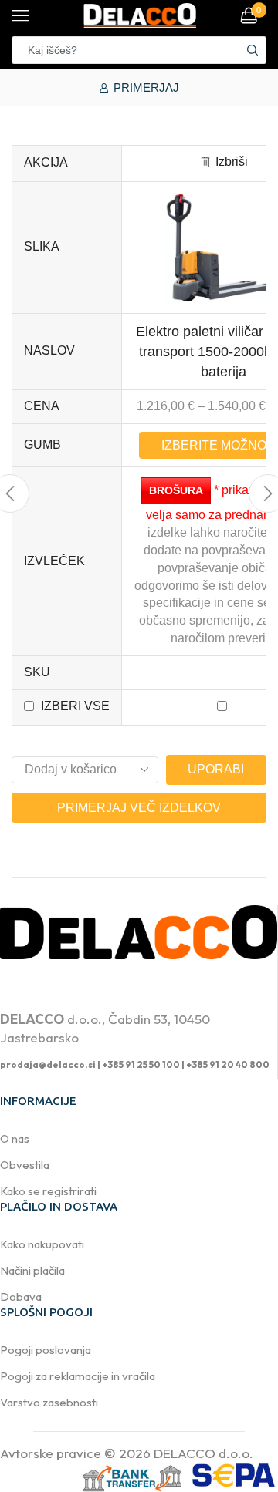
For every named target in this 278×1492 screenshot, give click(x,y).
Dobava (21, 1296)
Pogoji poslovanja (45, 1349)
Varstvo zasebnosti (49, 1402)
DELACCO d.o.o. (203, 1453)
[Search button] (252, 50)
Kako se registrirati (48, 1191)
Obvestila (24, 1164)
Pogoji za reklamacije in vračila (77, 1376)
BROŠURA (176, 490)
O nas (14, 1138)
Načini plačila (32, 1270)
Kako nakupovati (42, 1244)
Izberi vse (75, 705)
